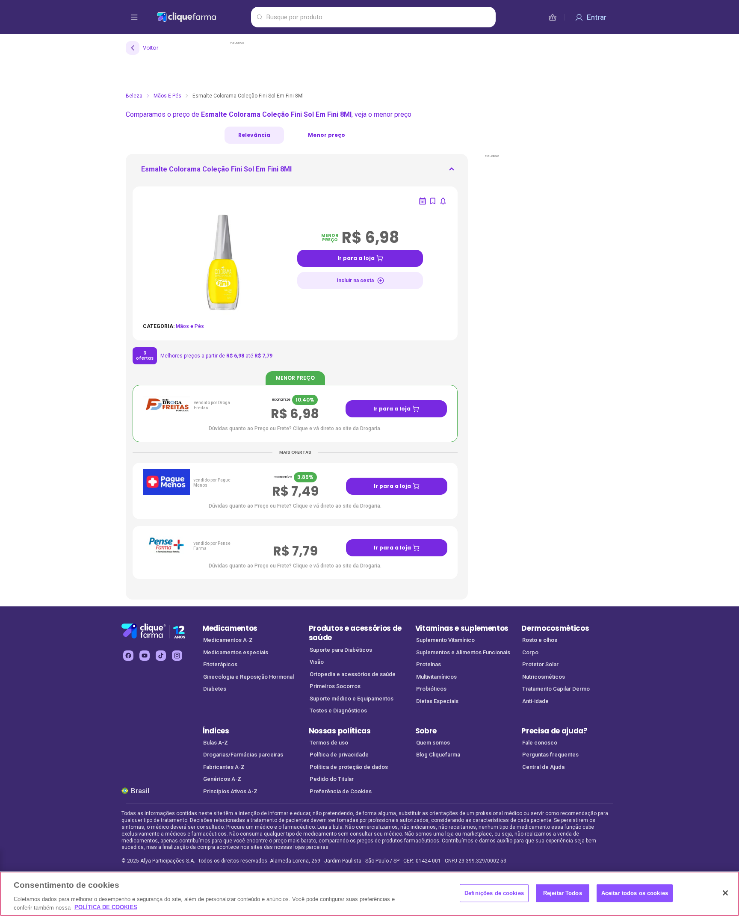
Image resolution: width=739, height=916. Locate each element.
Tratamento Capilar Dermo (556, 689)
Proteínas (428, 664)
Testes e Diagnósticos (338, 710)
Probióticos (431, 689)
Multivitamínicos (436, 677)
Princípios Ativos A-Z (230, 791)
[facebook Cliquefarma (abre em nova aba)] (128, 655)
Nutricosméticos (543, 677)
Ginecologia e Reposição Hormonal (248, 677)
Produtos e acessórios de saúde (355, 633)
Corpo (530, 652)
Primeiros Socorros (335, 686)
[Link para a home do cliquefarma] (202, 17)
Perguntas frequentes (550, 754)
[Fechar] (725, 892)
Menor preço (326, 135)
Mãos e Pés (167, 96)
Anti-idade (535, 701)
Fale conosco (539, 742)
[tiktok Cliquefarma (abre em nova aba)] (161, 655)
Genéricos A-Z (222, 779)
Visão (317, 662)
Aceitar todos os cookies (634, 893)
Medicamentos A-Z (228, 640)
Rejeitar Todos (562, 893)
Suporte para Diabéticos (341, 650)
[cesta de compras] (552, 17)
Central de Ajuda (543, 767)
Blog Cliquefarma (438, 754)
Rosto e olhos (539, 640)
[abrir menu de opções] (134, 17)
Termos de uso (329, 742)
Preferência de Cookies (341, 791)
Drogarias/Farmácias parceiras (243, 754)
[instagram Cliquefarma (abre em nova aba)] (177, 655)
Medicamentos (229, 628)
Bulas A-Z (215, 742)
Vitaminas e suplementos (462, 628)
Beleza (134, 96)
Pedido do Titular (332, 779)
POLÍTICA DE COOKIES (105, 907)
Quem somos (433, 742)
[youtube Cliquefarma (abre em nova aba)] (144, 655)
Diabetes (214, 689)
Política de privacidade (339, 754)
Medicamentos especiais (235, 652)
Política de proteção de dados (349, 767)
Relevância (254, 135)
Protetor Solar (540, 664)
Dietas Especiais (437, 701)
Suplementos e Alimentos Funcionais (463, 652)
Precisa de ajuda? (554, 731)
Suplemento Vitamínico (445, 640)
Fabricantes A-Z (224, 767)
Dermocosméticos (555, 628)
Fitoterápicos (220, 664)
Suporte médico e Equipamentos (351, 698)
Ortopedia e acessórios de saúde (353, 674)
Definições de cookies (494, 893)
